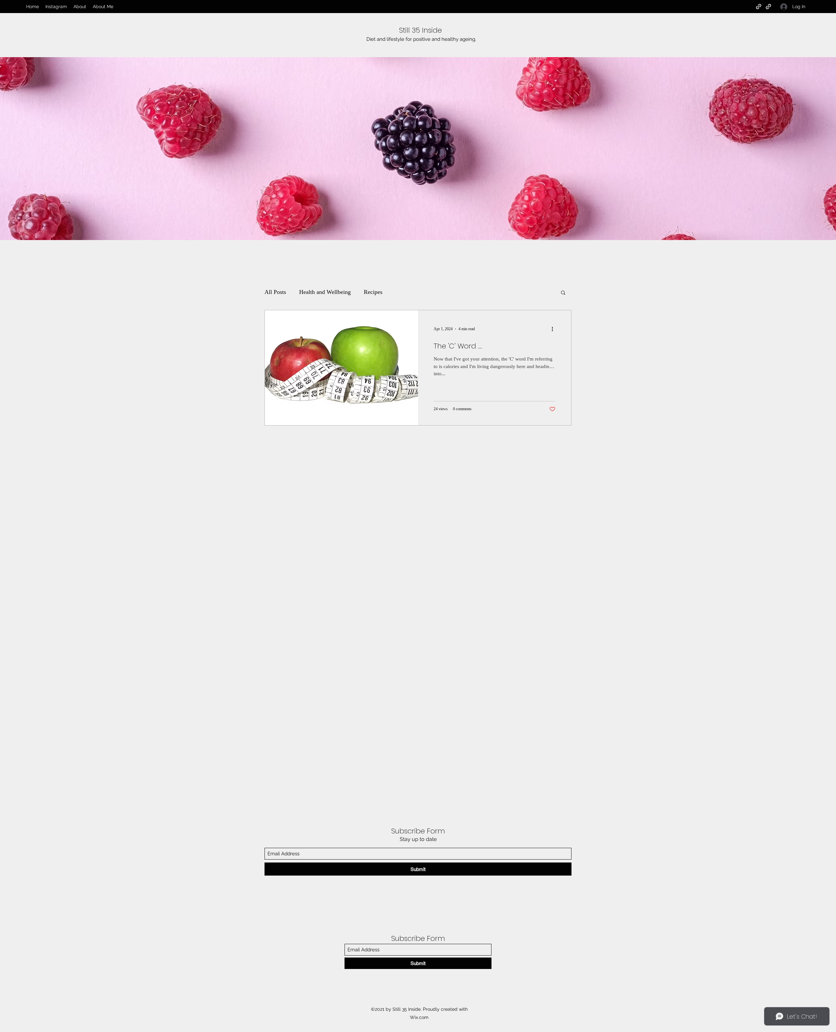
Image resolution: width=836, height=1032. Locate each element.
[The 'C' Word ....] (341, 367)
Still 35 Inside (420, 30)
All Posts (275, 292)
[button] (563, 293)
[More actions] (554, 329)
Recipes (373, 292)
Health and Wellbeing (325, 292)
